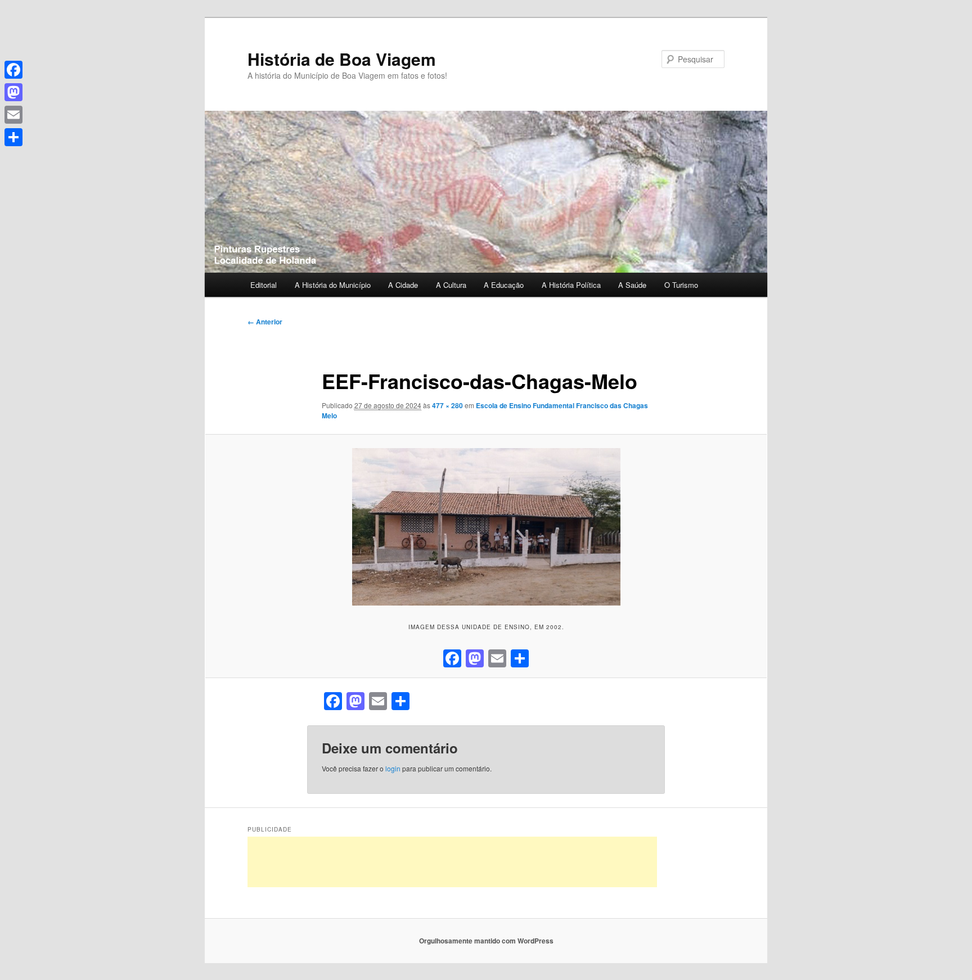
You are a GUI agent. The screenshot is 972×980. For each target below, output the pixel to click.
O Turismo (681, 284)
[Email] (13, 114)
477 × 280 (447, 405)
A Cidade (403, 284)
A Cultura (451, 284)
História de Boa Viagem (342, 59)
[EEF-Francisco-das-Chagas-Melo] (486, 527)
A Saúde (632, 284)
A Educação (504, 284)
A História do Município (333, 284)
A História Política (571, 284)
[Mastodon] (13, 92)
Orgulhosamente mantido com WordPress (486, 941)
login (392, 768)
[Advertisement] (452, 862)
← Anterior (265, 322)
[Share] (13, 137)
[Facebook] (13, 69)
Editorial (263, 284)
